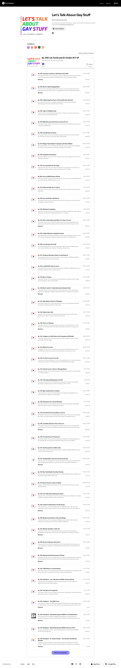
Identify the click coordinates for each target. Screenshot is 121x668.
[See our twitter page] (76, 664)
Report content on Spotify (86, 53)
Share (90, 64)
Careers (22, 664)
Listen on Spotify (59, 29)
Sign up (108, 3)
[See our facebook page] (72, 664)
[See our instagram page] (80, 664)
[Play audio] (92, 57)
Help (33, 664)
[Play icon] (43, 64)
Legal (28, 664)
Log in (101, 3)
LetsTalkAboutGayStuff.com (66, 24)
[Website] (53, 33)
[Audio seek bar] (67, 68)
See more (40, 79)
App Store (96, 664)
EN (117, 3)
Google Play (112, 664)
